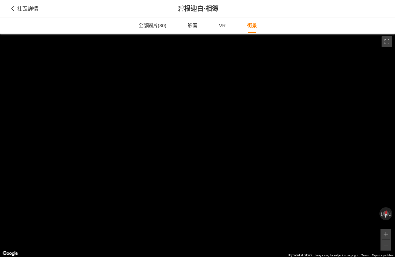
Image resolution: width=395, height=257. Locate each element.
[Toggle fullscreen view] (387, 41)
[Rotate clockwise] (390, 213)
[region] (197, 145)
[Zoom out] (385, 245)
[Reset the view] (386, 213)
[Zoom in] (385, 234)
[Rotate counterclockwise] (381, 213)
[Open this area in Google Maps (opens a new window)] (10, 253)
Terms (365, 255)
